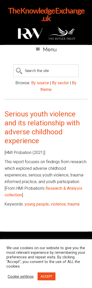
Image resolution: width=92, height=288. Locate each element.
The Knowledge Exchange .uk (46, 14)
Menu (50, 49)
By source (40, 82)
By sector (60, 82)
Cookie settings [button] (21, 276)
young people (37, 204)
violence (58, 204)
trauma (73, 204)
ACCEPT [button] (46, 276)
